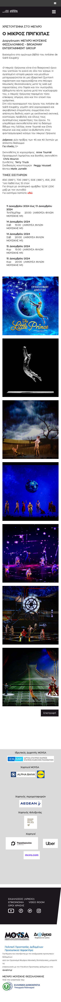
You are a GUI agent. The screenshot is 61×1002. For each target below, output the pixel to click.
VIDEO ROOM (36, 902)
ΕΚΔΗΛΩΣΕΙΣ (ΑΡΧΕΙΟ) (21, 899)
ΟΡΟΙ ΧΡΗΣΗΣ (16, 905)
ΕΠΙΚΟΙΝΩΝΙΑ (16, 902)
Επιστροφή (49, 713)
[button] (6, 986)
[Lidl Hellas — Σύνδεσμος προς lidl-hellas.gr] (36, 773)
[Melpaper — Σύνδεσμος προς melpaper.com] (50, 773)
